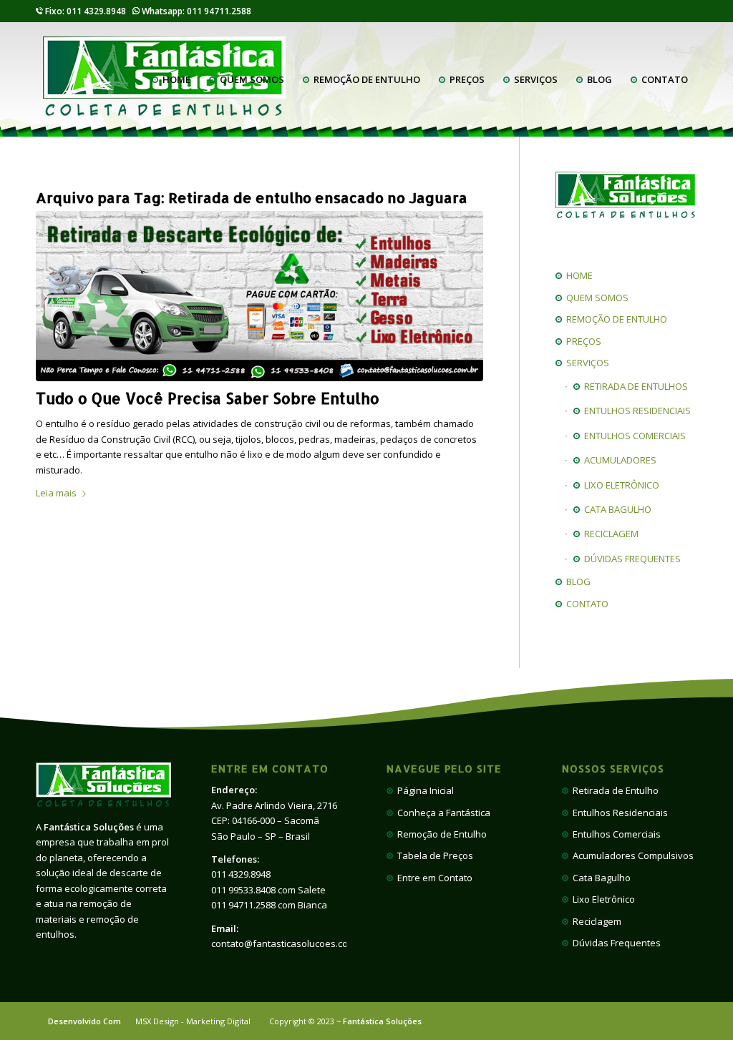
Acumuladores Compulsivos (631, 855)
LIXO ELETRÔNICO (619, 485)
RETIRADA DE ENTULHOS (634, 386)
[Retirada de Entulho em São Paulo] (259, 296)
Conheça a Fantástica (441, 812)
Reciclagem (594, 921)
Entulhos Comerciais (614, 834)
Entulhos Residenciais (618, 812)
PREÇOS (581, 341)
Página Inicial (423, 790)
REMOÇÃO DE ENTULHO (614, 319)
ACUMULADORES (618, 459)
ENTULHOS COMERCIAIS (633, 435)
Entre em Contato (432, 877)
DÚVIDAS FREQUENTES (630, 558)
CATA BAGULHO (615, 509)
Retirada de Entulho (613, 790)
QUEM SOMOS (595, 297)
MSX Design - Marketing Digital (193, 1021)
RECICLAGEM (609, 533)
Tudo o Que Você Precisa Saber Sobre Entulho (207, 398)
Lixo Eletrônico (601, 899)
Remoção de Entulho (440, 834)
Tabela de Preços (433, 855)
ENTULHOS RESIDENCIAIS (635, 410)
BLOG (576, 581)
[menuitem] (171, 79)
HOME (577, 275)
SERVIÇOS (585, 362)
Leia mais (56, 492)
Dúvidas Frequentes (614, 942)
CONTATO (585, 603)
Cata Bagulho (599, 877)
